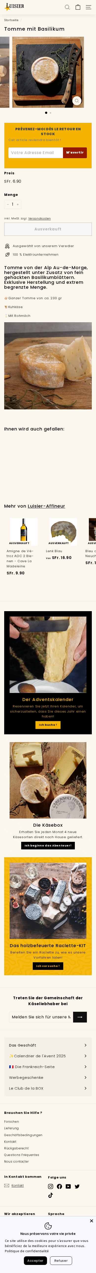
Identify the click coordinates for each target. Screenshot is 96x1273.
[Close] (91, 1220)
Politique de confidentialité (27, 1251)
